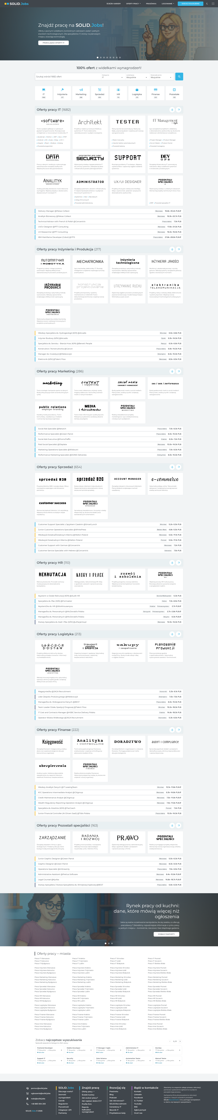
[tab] (97, 57)
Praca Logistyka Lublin (81, 1010)
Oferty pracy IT (49, 110)
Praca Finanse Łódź (117, 1017)
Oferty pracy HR (50, 563)
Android (40, 140)
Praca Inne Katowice (43, 1026)
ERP (151, 203)
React (47, 143)
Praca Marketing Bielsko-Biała (160, 982)
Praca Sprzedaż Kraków (81, 986)
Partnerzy (62, 1113)
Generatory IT (115, 1107)
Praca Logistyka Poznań (157, 1005)
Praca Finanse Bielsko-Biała (159, 1020)
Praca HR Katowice (42, 998)
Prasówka (151, 4)
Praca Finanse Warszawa (44, 1014)
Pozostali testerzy (119, 146)
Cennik (61, 1101)
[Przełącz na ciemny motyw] (207, 3)
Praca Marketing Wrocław (120, 977)
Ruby (56, 140)
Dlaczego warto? (65, 1091)
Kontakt (137, 1091)
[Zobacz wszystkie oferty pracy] (178, 109)
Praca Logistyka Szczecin (158, 1008)
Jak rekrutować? (116, 1101)
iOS (46, 140)
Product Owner (167, 143)
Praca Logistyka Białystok (120, 1010)
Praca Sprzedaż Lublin (81, 991)
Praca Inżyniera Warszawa (45, 968)
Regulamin (63, 1104)
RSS (135, 1107)
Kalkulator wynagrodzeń (88, 1111)
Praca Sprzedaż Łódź (118, 989)
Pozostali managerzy (157, 146)
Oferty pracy (132, 4)
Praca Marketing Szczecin (158, 980)
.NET (55, 137)
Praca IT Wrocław (117, 958)
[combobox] (112, 77)
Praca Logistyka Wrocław (120, 1005)
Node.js (53, 143)
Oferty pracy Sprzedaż (55, 467)
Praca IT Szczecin (155, 961)
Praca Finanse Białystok (119, 1020)
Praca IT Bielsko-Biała (156, 963)
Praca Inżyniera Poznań (157, 968)
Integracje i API (65, 1110)
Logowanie (167, 4)
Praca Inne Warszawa (43, 1024)
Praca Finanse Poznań (156, 1014)
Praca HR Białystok (117, 1001)
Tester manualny (118, 140)
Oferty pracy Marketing (56, 371)
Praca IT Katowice (42, 961)
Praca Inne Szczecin (156, 1026)
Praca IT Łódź (115, 961)
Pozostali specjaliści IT (162, 203)
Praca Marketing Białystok (120, 982)
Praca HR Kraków (79, 996)
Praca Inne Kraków (79, 1024)
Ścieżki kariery (114, 4)
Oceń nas (138, 1113)
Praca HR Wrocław (117, 996)
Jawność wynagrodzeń (64, 1096)
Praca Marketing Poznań (157, 977)
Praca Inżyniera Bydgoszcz (45, 973)
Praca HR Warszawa (42, 996)
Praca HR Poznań (155, 996)
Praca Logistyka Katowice (45, 1008)
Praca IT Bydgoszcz (42, 963)
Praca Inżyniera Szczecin (157, 970)
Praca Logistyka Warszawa (45, 1005)
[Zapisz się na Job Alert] (172, 109)
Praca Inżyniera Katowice (44, 970)
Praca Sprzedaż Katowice (45, 989)
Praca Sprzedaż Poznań (157, 986)
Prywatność (63, 1107)
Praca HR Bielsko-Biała (157, 1001)
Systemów (79, 197)
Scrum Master (155, 143)
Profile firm (87, 1104)
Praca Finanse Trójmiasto (82, 1017)
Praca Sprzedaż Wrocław (120, 986)
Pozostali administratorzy (84, 203)
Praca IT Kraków (78, 958)
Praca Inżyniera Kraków (81, 968)
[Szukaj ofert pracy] (179, 76)
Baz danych (93, 197)
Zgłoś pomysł (140, 1110)
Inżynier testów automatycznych (124, 143)
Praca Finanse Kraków (81, 1014)
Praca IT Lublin (78, 963)
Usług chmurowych (82, 200)
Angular (40, 143)
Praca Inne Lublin (79, 1029)
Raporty (85, 1107)
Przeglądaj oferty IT (53, 43)
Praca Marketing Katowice (45, 980)
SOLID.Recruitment (117, 1104)
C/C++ (62, 140)
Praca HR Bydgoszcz (43, 1001)
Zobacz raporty (166, 934)
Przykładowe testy (117, 1113)
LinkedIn (138, 1094)
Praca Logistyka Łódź (118, 1008)
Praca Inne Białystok (118, 1029)
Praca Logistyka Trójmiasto (83, 1008)
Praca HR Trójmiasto (80, 998)
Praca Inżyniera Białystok (120, 973)
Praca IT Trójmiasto (80, 961)
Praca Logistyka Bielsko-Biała (159, 1010)
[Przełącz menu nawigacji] (213, 3)
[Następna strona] (180, 1041)
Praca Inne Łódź (116, 1026)
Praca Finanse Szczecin (157, 1017)
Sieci (85, 197)
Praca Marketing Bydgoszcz (46, 982)
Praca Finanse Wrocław (119, 1014)
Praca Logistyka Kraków (81, 1005)
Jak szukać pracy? (90, 1098)
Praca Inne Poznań (155, 1024)
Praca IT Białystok (117, 963)
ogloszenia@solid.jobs (40, 1093)
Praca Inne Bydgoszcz (43, 1029)
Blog (111, 1094)
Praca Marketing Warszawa (45, 977)
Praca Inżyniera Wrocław (120, 968)
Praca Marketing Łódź (118, 980)
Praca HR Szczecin (155, 998)
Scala (51, 140)
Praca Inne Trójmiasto (81, 1026)
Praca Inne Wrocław (118, 1024)
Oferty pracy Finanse (54, 730)
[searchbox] (68, 76)
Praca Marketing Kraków (82, 977)
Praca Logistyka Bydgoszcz (45, 1010)
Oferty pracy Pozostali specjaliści (64, 825)
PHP (65, 137)
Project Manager (156, 140)
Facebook (138, 1098)
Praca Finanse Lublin (80, 1020)
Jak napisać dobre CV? (92, 1101)
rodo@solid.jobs (38, 1099)
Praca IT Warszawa (42, 958)
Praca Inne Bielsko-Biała (157, 1029)
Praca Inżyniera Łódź (118, 970)
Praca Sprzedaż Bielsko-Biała (159, 991)
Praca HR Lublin (78, 1001)
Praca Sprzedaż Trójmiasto (83, 989)
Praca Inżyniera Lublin (81, 973)
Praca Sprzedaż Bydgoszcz (45, 991)
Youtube (137, 1104)
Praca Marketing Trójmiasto (83, 980)
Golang (60, 143)
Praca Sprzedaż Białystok (120, 991)
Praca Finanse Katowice (44, 1017)
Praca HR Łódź (116, 998)
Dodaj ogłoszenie (190, 4)
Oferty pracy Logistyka (56, 634)
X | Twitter (138, 1101)
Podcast (113, 1098)
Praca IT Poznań (154, 958)
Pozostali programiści (45, 146)
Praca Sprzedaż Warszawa (45, 986)
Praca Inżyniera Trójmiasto (82, 970)
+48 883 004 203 (38, 1104)
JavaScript (41, 137)
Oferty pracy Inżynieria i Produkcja (65, 249)
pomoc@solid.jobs (39, 1088)
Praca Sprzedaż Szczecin (157, 989)
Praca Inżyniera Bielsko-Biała (159, 973)
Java (60, 137)
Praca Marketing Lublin (81, 982)
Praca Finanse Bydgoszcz (45, 1020)
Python (49, 137)
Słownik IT (113, 1110)
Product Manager (170, 140)
